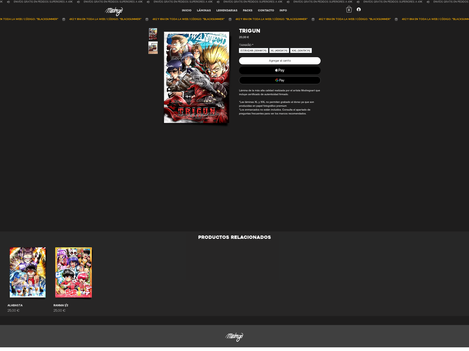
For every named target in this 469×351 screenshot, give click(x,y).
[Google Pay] (280, 80)
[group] (234, 280)
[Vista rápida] (28, 274)
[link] (349, 9)
